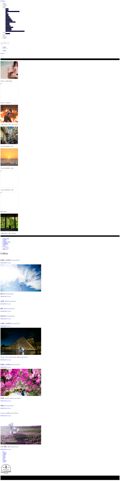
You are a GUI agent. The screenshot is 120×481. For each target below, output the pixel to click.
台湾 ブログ (3, 211)
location (4, 453)
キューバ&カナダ (9, 27)
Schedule (5, 37)
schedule (4, 460)
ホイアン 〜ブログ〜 (5, 102)
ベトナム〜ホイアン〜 (11, 22)
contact (4, 461)
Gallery (4, 6)
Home (4, 3)
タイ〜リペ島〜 (9, 20)
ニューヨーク (9, 28)
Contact (4, 38)
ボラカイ (8, 16)
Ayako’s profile (6, 238)
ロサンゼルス (9, 29)
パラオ (7, 14)
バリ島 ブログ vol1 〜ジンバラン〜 (9, 124)
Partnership (8, 33)
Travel (4, 7)
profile (4, 32)
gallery (4, 454)
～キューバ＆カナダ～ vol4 (6, 168)
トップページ (6, 247)
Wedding (5, 4)
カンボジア (8, 18)
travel (4, 456)
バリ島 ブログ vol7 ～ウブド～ (8, 233)
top (3, 451)
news (4, 458)
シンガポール (9, 19)
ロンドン (8, 24)
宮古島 (7, 10)
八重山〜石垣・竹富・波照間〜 (13, 11)
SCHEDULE (5, 244)
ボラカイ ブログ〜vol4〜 (6, 80)
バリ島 (7, 15)
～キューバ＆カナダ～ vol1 (6, 146)
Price (4, 35)
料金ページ (5, 249)
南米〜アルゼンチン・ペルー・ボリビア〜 (15, 31)
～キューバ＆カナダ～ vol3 (6, 189)
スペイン (8, 23)
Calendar (5, 239)
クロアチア (8, 25)
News (4, 34)
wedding (4, 452)
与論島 (7, 8)
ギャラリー (5, 246)
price (4, 459)
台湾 (7, 12)
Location (4, 5)
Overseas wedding (6, 241)
